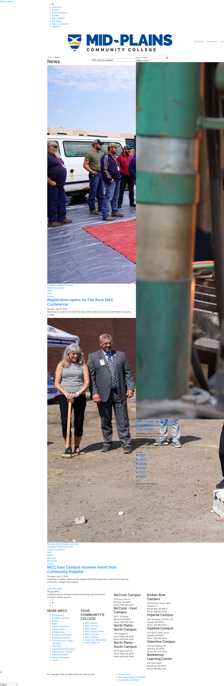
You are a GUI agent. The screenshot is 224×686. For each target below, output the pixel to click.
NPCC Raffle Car (92, 643)
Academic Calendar (60, 618)
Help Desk (56, 646)
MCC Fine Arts (91, 626)
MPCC (50, 290)
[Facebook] (52, 600)
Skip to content (7, 1)
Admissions (199, 41)
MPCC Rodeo (91, 628)
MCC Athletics (91, 623)
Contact (55, 10)
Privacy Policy (124, 674)
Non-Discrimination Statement (131, 677)
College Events (58, 632)
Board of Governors (60, 626)
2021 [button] (141, 455)
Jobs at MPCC (58, 18)
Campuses (56, 7)
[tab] (156, 455)
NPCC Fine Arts (92, 634)
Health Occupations (56, 288)
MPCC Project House (94, 631)
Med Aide (51, 558)
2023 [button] (142, 463)
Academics (212, 41)
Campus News (58, 629)
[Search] (53, 4)
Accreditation (58, 615)
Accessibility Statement (128, 680)
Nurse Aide (52, 561)
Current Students (59, 12)
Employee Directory (61, 638)
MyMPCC (56, 27)
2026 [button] (142, 476)
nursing (50, 296)
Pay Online (56, 21)
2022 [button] (142, 459)
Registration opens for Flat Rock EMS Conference (80, 302)
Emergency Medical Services (60, 285)
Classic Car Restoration (95, 640)
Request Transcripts (60, 657)
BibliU (54, 623)
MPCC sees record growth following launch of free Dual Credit (156, 425)
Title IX (55, 660)
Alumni (55, 621)
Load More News (54, 588)
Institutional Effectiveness (63, 649)
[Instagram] (53, 603)
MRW (92, 674)
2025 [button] (142, 472)
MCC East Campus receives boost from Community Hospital (82, 569)
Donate (55, 15)
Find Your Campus (144, 486)
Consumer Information (62, 635)
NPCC (50, 293)
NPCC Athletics (92, 637)
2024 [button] (142, 468)
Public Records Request (62, 652)
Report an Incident (60, 24)
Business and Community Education (63, 544)
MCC (49, 552)
